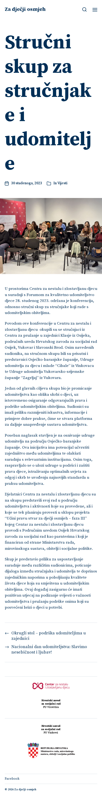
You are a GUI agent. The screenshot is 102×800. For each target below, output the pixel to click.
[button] (84, 9)
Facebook (12, 779)
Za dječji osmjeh (25, 9)
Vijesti (62, 183)
